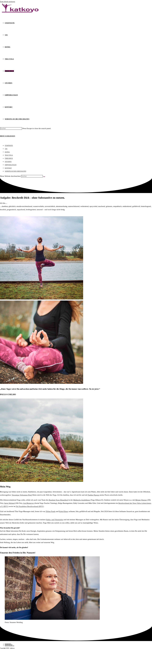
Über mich (9, 158)
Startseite (9, 145)
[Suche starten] (44, 176)
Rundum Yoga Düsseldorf (58, 500)
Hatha (7, 152)
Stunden (8, 161)
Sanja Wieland (9, 503)
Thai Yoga (9, 155)
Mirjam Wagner (141, 500)
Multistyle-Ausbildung (81, 500)
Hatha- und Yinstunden (54, 520)
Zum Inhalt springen (7, 1)
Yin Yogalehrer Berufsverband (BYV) (30, 506)
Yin (6, 149)
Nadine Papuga (93, 495)
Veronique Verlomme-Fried (22, 495)
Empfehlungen (10, 165)
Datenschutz (9, 645)
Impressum (8, 644)
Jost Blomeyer (28, 503)
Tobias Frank (50, 511)
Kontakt (8, 168)
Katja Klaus (63, 511)
